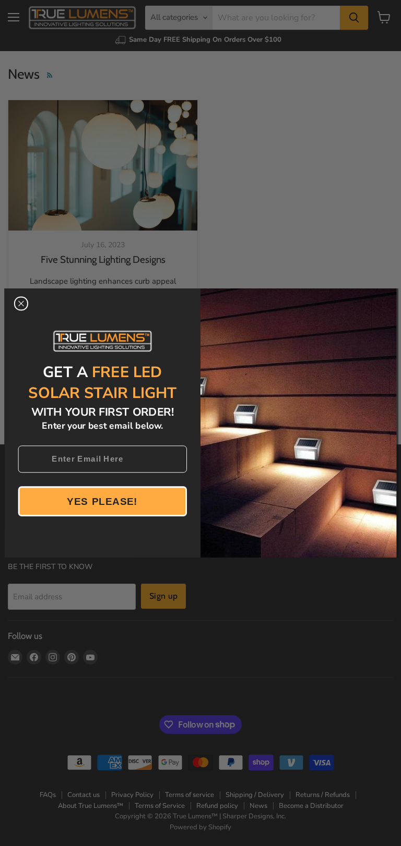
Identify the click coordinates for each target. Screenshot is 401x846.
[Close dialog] (21, 303)
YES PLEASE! (102, 500)
